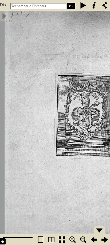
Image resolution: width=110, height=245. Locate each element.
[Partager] (104, 5)
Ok (71, 6)
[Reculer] (94, 239)
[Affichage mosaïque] (62, 239)
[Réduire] (83, 239)
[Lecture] (83, 5)
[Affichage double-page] (51, 239)
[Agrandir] (72, 239)
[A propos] (94, 5)
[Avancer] (104, 239)
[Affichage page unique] (40, 239)
